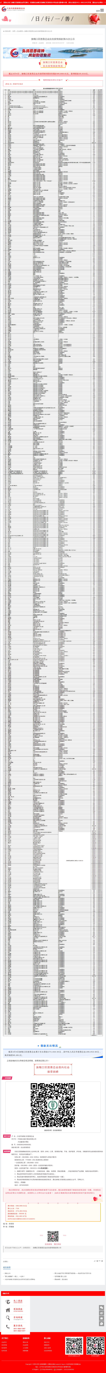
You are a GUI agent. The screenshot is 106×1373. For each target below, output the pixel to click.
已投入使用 (47, 1348)
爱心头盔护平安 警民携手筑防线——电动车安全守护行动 (73, 1273)
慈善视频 (25, 1350)
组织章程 (4, 1345)
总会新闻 (20, 31)
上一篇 (96, 1261)
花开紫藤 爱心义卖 (61, 1276)
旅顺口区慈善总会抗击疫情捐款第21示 (47, 1248)
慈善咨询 (46, 1345)
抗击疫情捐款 (48, 1350)
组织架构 (4, 1348)
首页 (13, 31)
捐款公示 (7, 1273)
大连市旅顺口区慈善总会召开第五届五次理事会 (20, 1279)
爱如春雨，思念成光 (61, 1279)
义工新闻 (25, 1348)
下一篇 (101, 1261)
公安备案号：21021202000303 (65, 1369)
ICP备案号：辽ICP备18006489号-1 (43, 1369)
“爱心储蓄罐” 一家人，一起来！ (15, 1276)
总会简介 (4, 1342)
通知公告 (25, 1342)
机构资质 (4, 1350)
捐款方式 (46, 1342)
